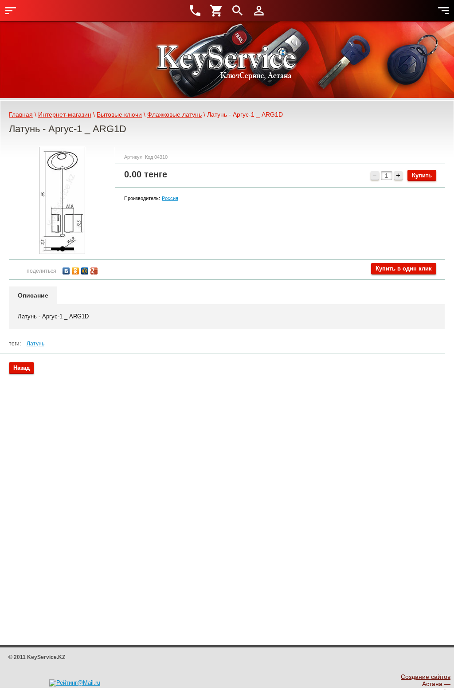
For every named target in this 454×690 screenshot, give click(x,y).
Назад (21, 368)
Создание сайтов (425, 676)
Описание (33, 295)
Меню (10, 10)
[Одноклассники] (76, 269)
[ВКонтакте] (67, 269)
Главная (21, 114)
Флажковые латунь (174, 114)
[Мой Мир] (85, 269)
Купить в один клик (404, 268)
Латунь (35, 344)
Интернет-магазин (64, 114)
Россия (170, 198)
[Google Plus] (95, 269)
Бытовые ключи (119, 114)
